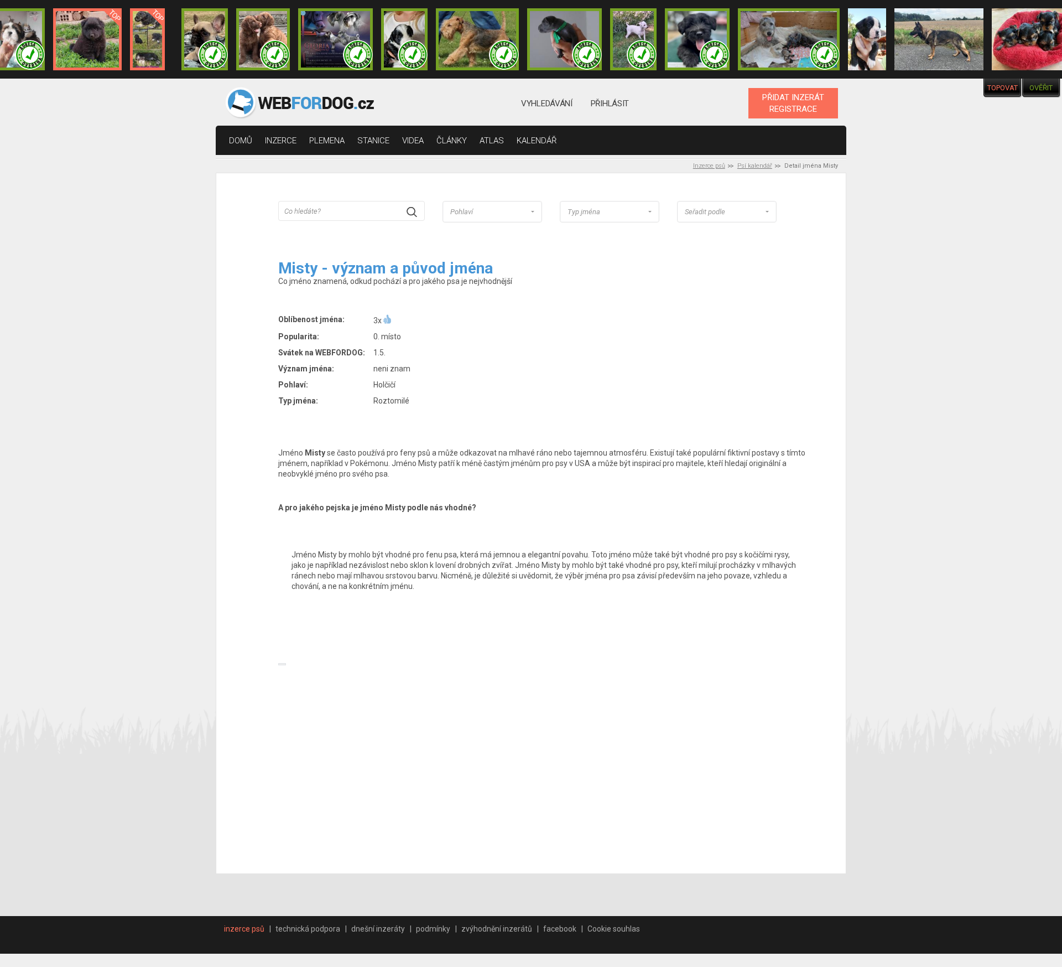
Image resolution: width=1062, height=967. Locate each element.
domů (240, 141)
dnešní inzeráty (378, 928)
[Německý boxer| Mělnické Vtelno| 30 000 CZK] (867, 39)
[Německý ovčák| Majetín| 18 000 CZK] (938, 39)
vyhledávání (546, 103)
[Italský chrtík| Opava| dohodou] (633, 39)
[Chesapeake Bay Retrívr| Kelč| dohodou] (262, 39)
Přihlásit (610, 103)
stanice (373, 141)
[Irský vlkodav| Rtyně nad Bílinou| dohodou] (789, 39)
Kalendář (537, 141)
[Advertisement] (548, 763)
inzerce (280, 141)
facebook (559, 928)
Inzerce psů (709, 166)
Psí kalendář (754, 166)
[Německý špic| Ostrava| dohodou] (87, 39)
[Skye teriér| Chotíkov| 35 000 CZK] (697, 39)
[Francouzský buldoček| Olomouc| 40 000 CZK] (204, 39)
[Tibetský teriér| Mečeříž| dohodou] (404, 39)
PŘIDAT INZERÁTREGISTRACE (793, 102)
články (451, 141)
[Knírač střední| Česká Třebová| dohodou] (335, 39)
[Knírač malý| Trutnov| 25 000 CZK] (147, 39)
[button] (492, 211)
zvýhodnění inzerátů (496, 928)
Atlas (492, 141)
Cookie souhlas (613, 928)
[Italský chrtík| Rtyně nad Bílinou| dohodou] (564, 39)
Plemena (327, 141)
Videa (413, 141)
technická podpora (307, 928)
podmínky (433, 928)
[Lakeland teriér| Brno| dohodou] (477, 39)
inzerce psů (244, 928)
